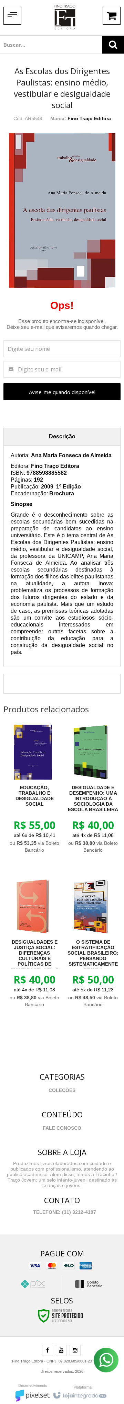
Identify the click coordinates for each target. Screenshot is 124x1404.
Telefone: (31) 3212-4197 (64, 1212)
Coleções (62, 1090)
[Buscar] (113, 45)
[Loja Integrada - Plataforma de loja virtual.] (79, 1393)
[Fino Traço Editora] (64, 17)
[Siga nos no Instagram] (75, 1351)
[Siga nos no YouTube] (61, 1351)
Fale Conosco (62, 1128)
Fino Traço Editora (89, 118)
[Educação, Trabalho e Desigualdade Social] (32, 791)
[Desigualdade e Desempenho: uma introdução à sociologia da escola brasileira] (91, 791)
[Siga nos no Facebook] (47, 1351)
